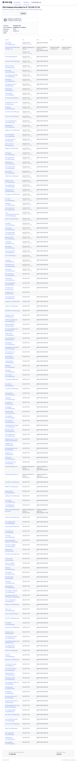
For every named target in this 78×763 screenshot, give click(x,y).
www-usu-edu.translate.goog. (12, 723)
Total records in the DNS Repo (16, 752)
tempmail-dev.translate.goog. (12, 526)
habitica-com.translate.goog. (12, 604)
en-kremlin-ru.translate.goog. (12, 482)
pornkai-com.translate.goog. (12, 176)
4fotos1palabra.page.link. (11, 56)
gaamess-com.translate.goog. (12, 627)
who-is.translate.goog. (10, 255)
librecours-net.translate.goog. (12, 659)
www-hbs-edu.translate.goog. (12, 554)
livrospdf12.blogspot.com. (11, 466)
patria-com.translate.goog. (11, 650)
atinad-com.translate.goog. (11, 306)
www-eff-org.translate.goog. (12, 618)
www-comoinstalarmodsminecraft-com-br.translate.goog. (12, 214)
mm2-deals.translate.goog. (11, 379)
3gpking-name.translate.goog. (12, 495)
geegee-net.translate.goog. (11, 148)
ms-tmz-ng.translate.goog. (11, 613)
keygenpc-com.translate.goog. (12, 130)
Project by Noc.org (36, 2)
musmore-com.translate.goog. (12, 61)
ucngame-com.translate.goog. (12, 301)
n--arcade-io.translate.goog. (12, 388)
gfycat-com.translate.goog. (11, 218)
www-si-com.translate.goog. (12, 116)
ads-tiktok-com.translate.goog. (12, 310)
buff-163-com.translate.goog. (12, 714)
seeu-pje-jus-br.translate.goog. (12, 194)
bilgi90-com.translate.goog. (11, 486)
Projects (18, 2)
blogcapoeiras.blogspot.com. (12, 474)
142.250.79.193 (26, 42)
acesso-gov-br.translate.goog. (12, 517)
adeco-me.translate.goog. (11, 728)
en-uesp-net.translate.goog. (12, 98)
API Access (26, 2)
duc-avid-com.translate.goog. (12, 111)
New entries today (61, 752)
